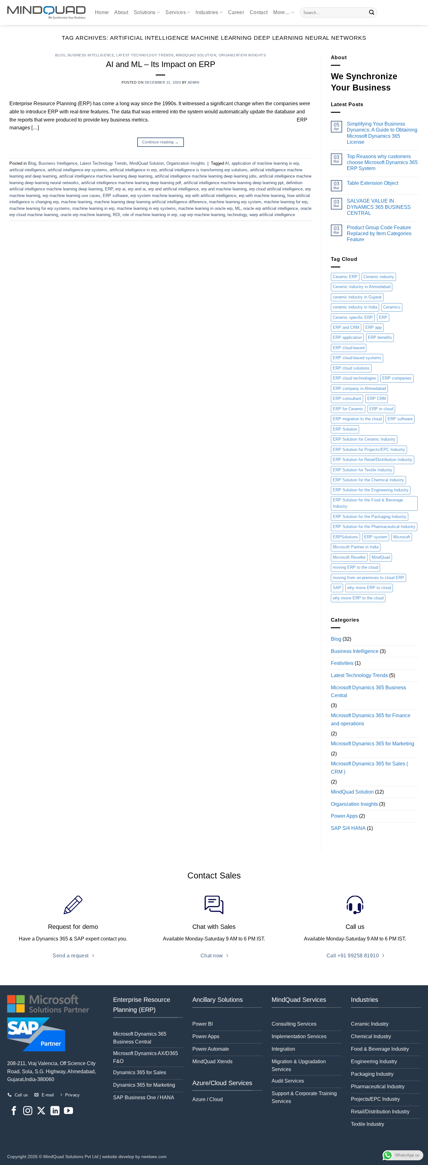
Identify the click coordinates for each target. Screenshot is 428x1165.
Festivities (342, 663)
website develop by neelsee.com (134, 1156)
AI (227, 163)
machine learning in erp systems (146, 208)
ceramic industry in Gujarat (357, 297)
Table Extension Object (372, 183)
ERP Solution (345, 429)
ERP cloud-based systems (357, 357)
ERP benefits (380, 337)
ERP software (115, 195)
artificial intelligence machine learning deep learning (105, 176)
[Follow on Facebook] (13, 1111)
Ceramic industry (378, 276)
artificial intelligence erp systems (77, 170)
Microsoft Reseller (349, 557)
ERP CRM (376, 398)
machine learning (76, 201)
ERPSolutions (345, 537)
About (121, 12)
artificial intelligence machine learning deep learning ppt (234, 182)
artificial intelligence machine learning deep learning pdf (131, 182)
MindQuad (381, 557)
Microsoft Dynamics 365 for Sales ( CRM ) (369, 767)
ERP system (375, 537)
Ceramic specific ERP (353, 317)
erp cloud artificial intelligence (276, 189)
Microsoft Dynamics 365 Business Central (368, 691)
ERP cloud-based (348, 347)
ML (238, 208)
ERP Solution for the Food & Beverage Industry (368, 503)
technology (237, 214)
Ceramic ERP (345, 276)
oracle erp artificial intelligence (270, 208)
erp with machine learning (262, 195)
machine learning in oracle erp (205, 208)
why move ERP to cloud (369, 587)
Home (102, 12)
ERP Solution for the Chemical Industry (368, 480)
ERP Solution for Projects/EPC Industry (369, 449)
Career (236, 12)
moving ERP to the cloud (355, 567)
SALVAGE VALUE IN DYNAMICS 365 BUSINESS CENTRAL (379, 206)
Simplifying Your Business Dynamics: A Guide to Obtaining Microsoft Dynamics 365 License (382, 133)
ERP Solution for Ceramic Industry (364, 439)
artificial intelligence (27, 170)
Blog (60, 55)
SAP (337, 587)
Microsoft (401, 537)
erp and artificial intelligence (173, 189)
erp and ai (137, 189)
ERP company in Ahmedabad (359, 388)
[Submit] (371, 12)
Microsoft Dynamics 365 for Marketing (372, 743)
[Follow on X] (41, 1111)
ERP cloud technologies (354, 378)
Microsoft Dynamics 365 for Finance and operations (370, 719)
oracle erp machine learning (85, 214)
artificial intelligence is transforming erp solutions (203, 170)
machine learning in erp (93, 208)
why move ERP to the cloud (358, 598)
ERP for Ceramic (348, 408)
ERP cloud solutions (351, 368)
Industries (207, 12)
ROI (116, 214)
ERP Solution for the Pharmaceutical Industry (374, 526)
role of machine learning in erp (150, 214)
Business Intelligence (91, 55)
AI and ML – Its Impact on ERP (160, 64)
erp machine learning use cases (71, 195)
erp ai (120, 189)
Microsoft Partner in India (355, 547)
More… (281, 12)
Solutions (145, 12)
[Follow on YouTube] (68, 1111)
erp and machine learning (224, 189)
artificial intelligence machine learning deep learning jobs (206, 176)
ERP (109, 189)
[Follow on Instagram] (27, 1111)
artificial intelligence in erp (133, 170)
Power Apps (344, 816)
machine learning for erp (285, 201)
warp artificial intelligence (272, 214)
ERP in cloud (381, 408)
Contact (259, 12)
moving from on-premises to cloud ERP (368, 577)
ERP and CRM (346, 327)
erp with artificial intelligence (210, 195)
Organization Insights (242, 55)
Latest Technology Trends (144, 55)
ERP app (373, 327)
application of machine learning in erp (265, 163)
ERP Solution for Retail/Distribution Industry (372, 459)
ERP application (347, 337)
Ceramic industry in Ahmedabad (361, 286)
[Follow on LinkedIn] (55, 1111)
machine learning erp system (235, 201)
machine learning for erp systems (39, 208)
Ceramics (391, 307)
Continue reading (160, 142)
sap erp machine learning (202, 214)
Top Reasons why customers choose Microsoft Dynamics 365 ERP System (382, 162)
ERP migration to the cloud (357, 419)
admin (194, 82)
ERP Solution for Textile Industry (362, 470)
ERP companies (397, 378)
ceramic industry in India (355, 307)
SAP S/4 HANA (348, 828)
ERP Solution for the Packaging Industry (369, 516)
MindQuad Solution (196, 55)
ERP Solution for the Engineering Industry (371, 490)
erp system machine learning (156, 195)
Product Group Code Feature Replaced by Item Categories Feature (379, 233)
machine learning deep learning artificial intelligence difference (150, 201)
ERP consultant (347, 398)
